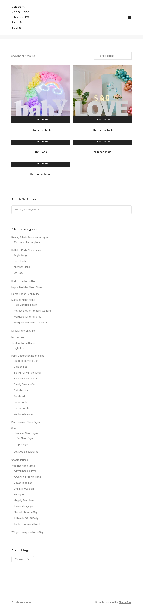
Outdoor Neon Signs (23, 343)
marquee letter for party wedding (32, 310)
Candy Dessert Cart (25, 384)
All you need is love (25, 470)
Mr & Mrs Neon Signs (23, 330)
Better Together (23, 482)
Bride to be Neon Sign (23, 281)
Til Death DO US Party (26, 518)
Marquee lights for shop (27, 316)
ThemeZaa (125, 602)
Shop (14, 428)
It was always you (24, 506)
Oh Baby (18, 272)
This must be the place (27, 242)
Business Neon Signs (26, 433)
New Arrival (17, 337)
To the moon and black (27, 524)
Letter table (20, 402)
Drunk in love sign (24, 488)
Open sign (22, 444)
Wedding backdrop (24, 414)
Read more (41, 119)
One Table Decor (40, 174)
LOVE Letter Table (103, 130)
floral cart (19, 396)
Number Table (102, 152)
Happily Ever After (24, 500)
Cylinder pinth (21, 390)
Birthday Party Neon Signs (26, 250)
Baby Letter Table (40, 130)
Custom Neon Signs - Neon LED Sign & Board (20, 17)
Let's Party (20, 261)
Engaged (19, 494)
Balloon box (20, 366)
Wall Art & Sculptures (26, 451)
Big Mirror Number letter (27, 372)
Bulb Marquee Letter (25, 304)
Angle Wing (20, 255)
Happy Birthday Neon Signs (26, 287)
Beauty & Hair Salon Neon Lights (29, 237)
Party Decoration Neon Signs (27, 355)
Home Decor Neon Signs (25, 293)
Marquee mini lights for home (31, 322)
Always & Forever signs (27, 476)
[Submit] (129, 210)
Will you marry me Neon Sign (27, 532)
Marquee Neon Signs (23, 299)
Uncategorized (19, 460)
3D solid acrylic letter (26, 360)
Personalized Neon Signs (25, 422)
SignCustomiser (23, 559)
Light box (19, 348)
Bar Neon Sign (25, 438)
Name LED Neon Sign (26, 512)
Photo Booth (21, 408)
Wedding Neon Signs (23, 465)
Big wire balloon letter (26, 378)
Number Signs (22, 267)
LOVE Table (41, 152)
